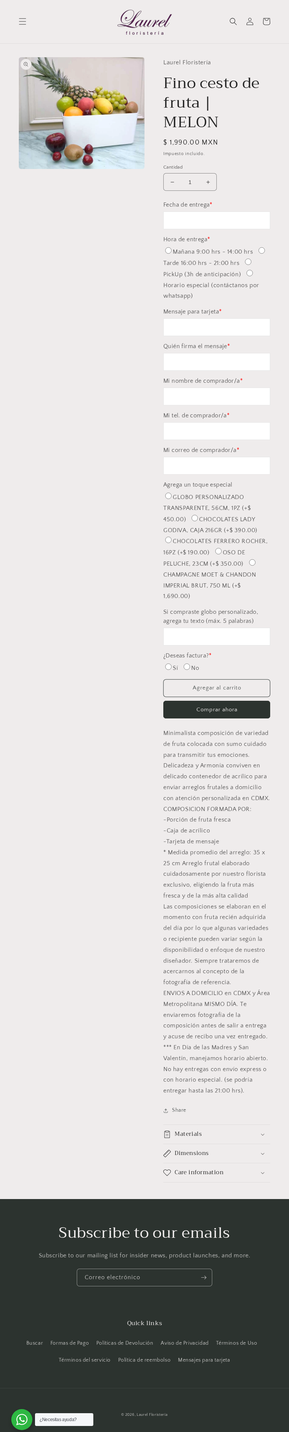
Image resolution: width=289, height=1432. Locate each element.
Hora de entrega (186, 239)
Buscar (34, 1343)
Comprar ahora (216, 709)
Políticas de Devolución (125, 1343)
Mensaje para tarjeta (192, 311)
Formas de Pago (69, 1343)
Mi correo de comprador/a (201, 450)
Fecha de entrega (188, 204)
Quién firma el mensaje (196, 346)
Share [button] (179, 1110)
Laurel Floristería (152, 1415)
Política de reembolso (144, 1360)
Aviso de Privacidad (184, 1343)
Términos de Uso (236, 1343)
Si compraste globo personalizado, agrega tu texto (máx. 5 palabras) (210, 616)
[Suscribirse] (203, 1277)
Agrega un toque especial (198, 484)
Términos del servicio (85, 1360)
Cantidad (173, 167)
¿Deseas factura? (187, 655)
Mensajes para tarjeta (204, 1360)
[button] (22, 21)
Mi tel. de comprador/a (196, 415)
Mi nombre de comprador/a (203, 380)
